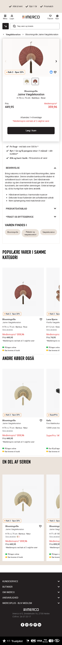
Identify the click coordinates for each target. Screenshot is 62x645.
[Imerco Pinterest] (35, 625)
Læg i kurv (31, 130)
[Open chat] (5, 26)
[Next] (56, 61)
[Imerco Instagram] (27, 625)
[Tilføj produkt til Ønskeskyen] (51, 72)
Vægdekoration (13, 34)
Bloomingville (12, 232)
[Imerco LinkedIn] (39, 625)
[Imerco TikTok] (31, 625)
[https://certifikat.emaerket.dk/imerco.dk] (57, 640)
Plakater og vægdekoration (30, 233)
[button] (31, 91)
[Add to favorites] (55, 72)
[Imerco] (31, 17)
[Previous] (6, 61)
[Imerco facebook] (22, 625)
